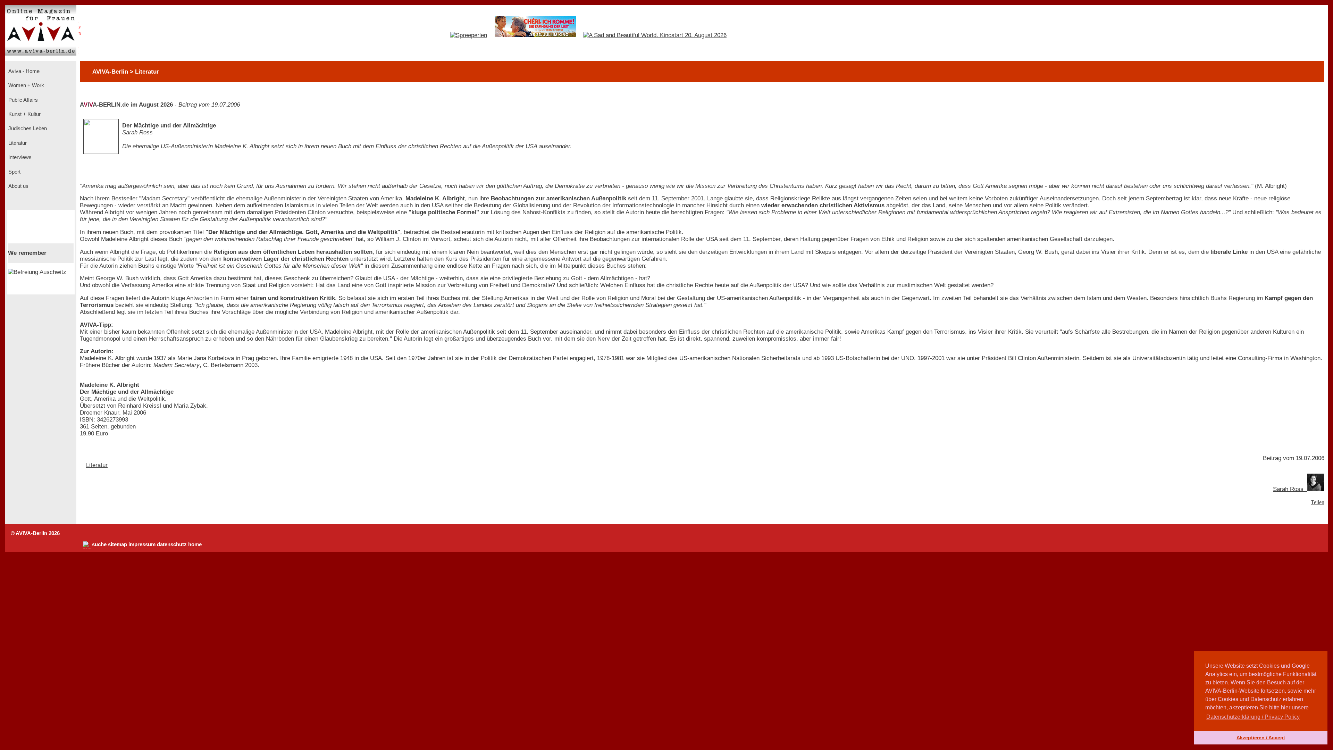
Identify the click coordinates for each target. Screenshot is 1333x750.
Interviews (19, 157)
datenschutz (172, 544)
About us (17, 186)
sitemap (117, 544)
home (195, 544)
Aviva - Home (23, 71)
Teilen (1317, 502)
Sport (13, 172)
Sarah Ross (1290, 489)
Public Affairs (22, 100)
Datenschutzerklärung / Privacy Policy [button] (1253, 717)
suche (99, 544)
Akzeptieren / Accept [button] (1260, 737)
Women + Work (25, 85)
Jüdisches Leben (27, 128)
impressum (142, 544)
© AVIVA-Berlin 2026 (35, 533)
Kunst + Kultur (24, 114)
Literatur (17, 143)
